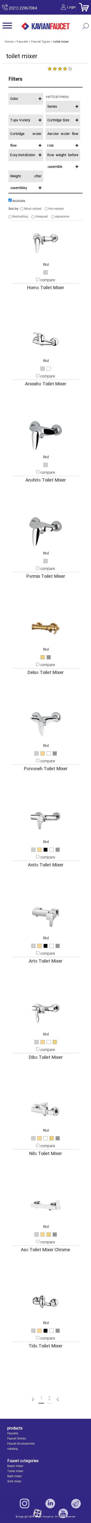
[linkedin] (50, 1503)
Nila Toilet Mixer (45, 1154)
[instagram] (24, 1503)
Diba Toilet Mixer (46, 1057)
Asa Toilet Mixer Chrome (45, 1250)
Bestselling (20, 216)
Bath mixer (14, 1476)
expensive (61, 216)
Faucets (12, 1433)
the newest (56, 208)
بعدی (63, 1400)
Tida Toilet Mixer (45, 1346)
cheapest (41, 216)
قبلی (27, 1400)
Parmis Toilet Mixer (45, 576)
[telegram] (76, 1503)
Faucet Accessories (21, 1444)
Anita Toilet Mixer (45, 865)
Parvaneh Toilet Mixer (45, 769)
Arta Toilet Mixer (45, 961)
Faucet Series (16, 1439)
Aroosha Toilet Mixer (45, 384)
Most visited (32, 208)
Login (71, 7)
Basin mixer (15, 1466)
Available (18, 201)
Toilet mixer (15, 1471)
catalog (12, 1449)
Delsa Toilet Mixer (45, 673)
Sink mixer (14, 1481)
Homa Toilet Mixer (45, 288)
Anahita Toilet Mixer (45, 480)
